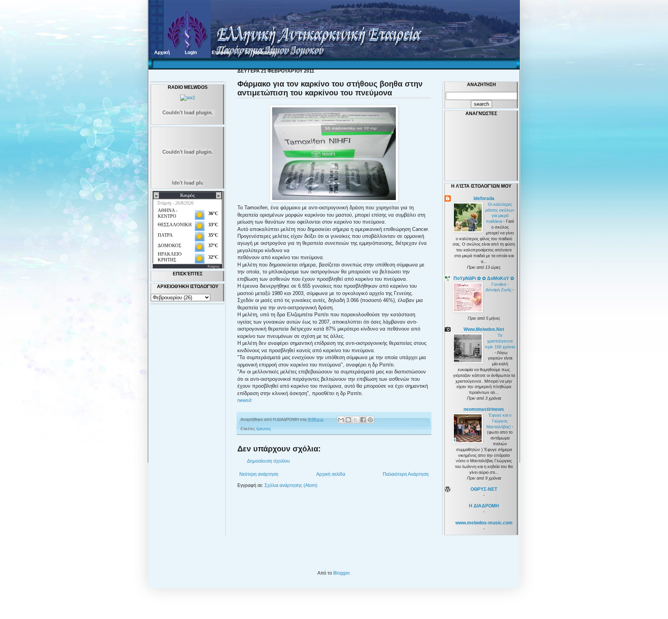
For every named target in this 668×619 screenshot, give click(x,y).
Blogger (341, 573)
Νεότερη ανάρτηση (258, 474)
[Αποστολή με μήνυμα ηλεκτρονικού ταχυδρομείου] (341, 420)
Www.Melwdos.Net (484, 329)
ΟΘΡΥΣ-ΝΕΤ (483, 489)
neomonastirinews (484, 409)
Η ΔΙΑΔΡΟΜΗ (484, 506)
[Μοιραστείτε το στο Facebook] (363, 420)
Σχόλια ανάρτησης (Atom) (290, 485)
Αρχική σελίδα (330, 474)
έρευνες (263, 428)
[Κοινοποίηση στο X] (356, 420)
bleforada (484, 198)
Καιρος (214, 266)
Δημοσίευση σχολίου (268, 461)
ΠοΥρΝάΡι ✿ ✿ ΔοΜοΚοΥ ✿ (483, 278)
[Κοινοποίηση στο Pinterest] (370, 420)
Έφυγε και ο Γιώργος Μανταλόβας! (499, 421)
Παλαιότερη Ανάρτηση (406, 474)
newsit (244, 400)
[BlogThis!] (348, 420)
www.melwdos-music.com (484, 523)
